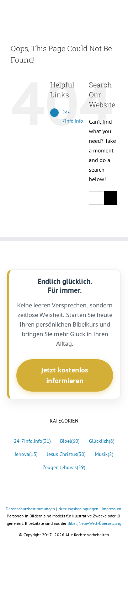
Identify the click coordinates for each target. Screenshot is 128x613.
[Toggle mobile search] (102, 12)
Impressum (111, 508)
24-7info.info (32, 440)
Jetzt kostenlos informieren (64, 375)
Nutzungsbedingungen (78, 508)
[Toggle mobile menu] (114, 12)
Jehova (26, 454)
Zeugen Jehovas (64, 467)
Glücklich (101, 440)
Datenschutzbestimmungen (30, 508)
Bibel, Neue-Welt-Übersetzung (94, 523)
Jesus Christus (66, 454)
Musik (104, 454)
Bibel (70, 440)
